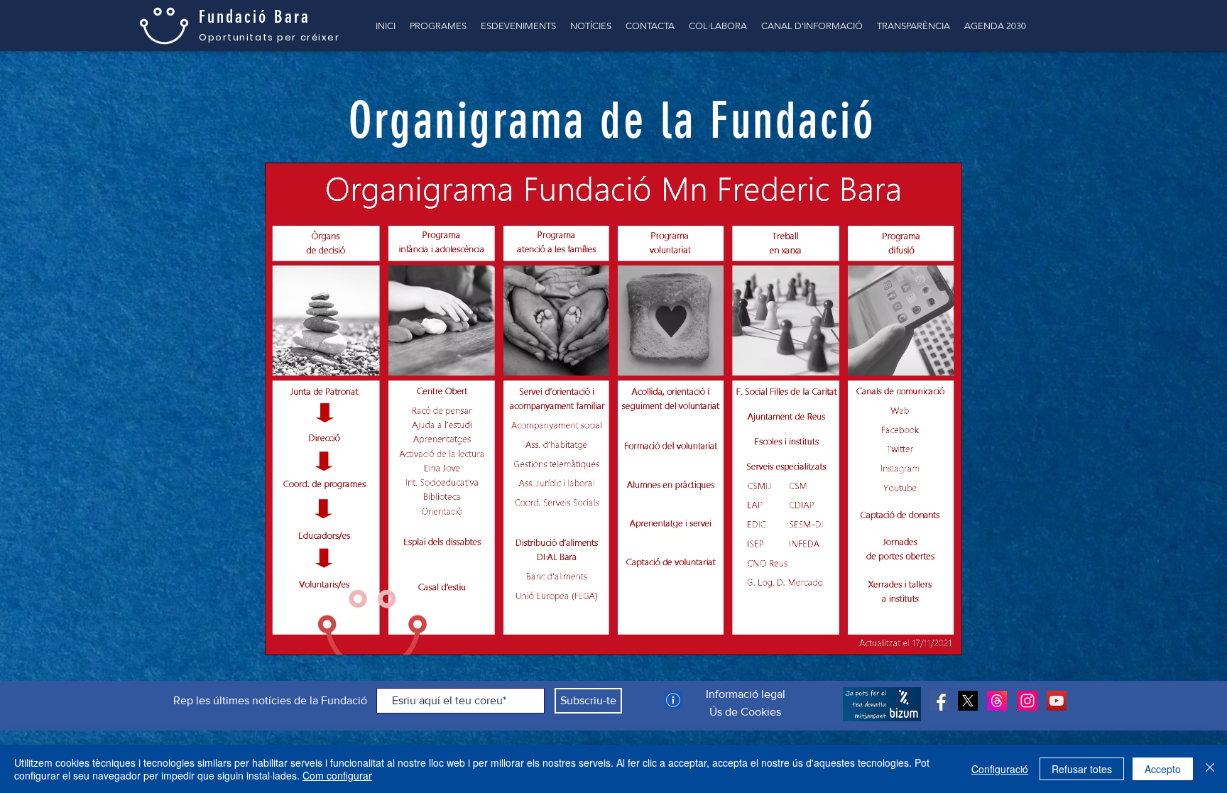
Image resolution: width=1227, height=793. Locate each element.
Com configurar (337, 775)
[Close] (1209, 769)
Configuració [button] (999, 769)
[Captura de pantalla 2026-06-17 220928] (997, 701)
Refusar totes (1082, 769)
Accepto (1163, 769)
